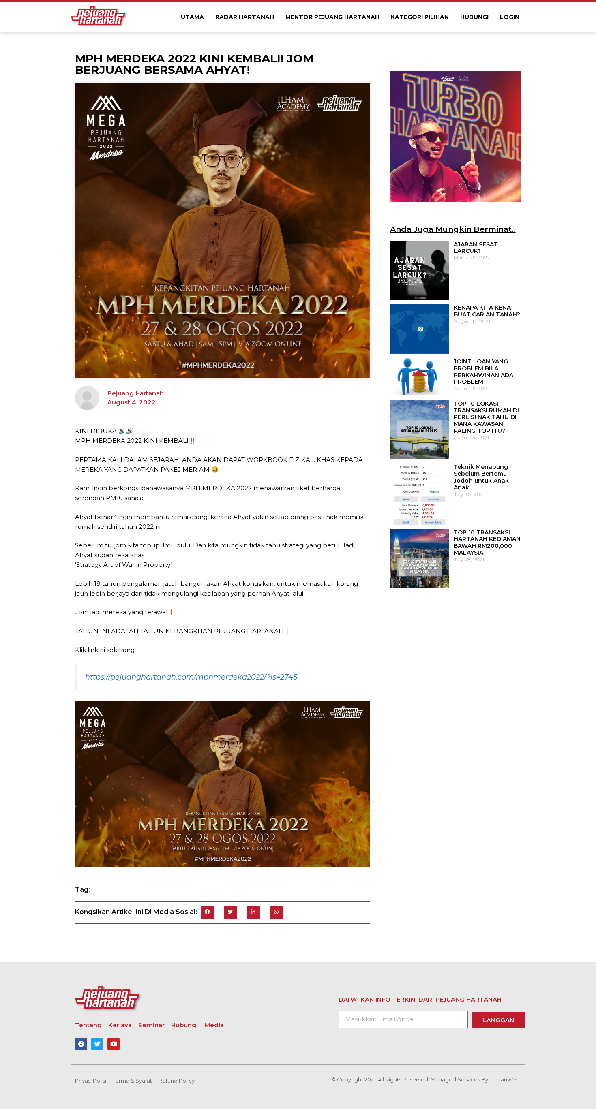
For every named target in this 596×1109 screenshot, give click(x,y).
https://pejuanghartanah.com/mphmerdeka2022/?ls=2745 (191, 677)
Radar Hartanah (244, 17)
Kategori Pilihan (420, 17)
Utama (192, 17)
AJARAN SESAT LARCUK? (476, 248)
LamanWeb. (505, 1079)
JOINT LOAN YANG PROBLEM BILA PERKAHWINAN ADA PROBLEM (483, 371)
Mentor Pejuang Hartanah (332, 17)
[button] (207, 912)
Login (509, 17)
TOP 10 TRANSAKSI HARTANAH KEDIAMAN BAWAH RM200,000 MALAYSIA (487, 542)
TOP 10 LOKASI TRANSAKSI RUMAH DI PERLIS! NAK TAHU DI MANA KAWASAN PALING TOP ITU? (486, 417)
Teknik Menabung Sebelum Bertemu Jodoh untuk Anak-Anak (482, 477)
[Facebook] (81, 1044)
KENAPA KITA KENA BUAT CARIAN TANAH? (487, 311)
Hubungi (474, 17)
